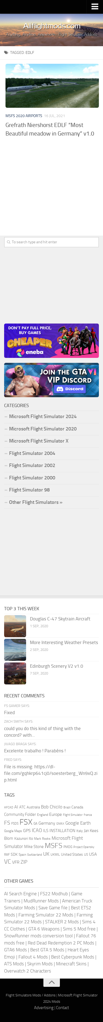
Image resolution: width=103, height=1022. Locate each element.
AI (16, 807)
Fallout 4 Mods (33, 957)
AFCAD (8, 807)
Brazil (66, 807)
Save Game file (53, 907)
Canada (77, 807)
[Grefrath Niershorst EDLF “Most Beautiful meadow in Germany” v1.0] (52, 86)
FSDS (14, 823)
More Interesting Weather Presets (64, 642)
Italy (79, 831)
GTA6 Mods (15, 949)
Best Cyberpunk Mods (72, 957)
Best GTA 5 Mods (47, 949)
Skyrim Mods (40, 963)
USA (93, 854)
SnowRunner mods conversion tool (38, 935)
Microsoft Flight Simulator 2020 (43, 429)
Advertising (44, 1007)
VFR (16, 862)
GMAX (60, 823)
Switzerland (34, 855)
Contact (62, 1007)
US (86, 855)
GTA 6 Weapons (44, 929)
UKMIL (55, 855)
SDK (14, 854)
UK (46, 854)
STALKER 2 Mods (62, 921)
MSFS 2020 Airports (23, 116)
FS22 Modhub (54, 893)
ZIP (24, 862)
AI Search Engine (20, 893)
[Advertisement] (51, 191)
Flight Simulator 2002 (32, 465)
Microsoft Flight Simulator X (38, 441)
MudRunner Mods (41, 901)
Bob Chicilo (51, 807)
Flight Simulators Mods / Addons (30, 995)
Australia (33, 807)
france (88, 815)
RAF (7, 855)
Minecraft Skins (71, 963)
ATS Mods (14, 963)
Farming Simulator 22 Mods (45, 915)
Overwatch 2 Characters (27, 971)
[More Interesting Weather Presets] (15, 650)
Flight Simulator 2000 (32, 478)
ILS (45, 830)
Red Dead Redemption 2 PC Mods (61, 943)
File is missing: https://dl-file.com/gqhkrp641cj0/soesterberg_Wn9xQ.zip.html (51, 773)
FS (7, 823)
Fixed (9, 712)
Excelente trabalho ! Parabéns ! (35, 750)
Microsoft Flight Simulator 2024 (43, 416)
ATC (22, 807)
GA (35, 823)
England (42, 815)
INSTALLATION (62, 830)
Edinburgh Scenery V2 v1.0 (56, 666)
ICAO (37, 830)
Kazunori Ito (23, 838)
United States (72, 854)
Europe (55, 814)
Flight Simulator (73, 815)
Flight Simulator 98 (29, 490)
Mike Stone (34, 846)
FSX (26, 822)
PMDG (67, 847)
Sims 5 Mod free (79, 929)
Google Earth (78, 823)
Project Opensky (83, 847)
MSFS (53, 845)
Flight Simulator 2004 (32, 453)
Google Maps (13, 831)
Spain (22, 855)
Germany (46, 823)
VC (7, 861)
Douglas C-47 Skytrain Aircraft (60, 619)
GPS (27, 830)
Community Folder (20, 814)
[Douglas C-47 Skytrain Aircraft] (15, 626)
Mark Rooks (42, 839)
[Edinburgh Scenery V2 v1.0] (15, 673)
